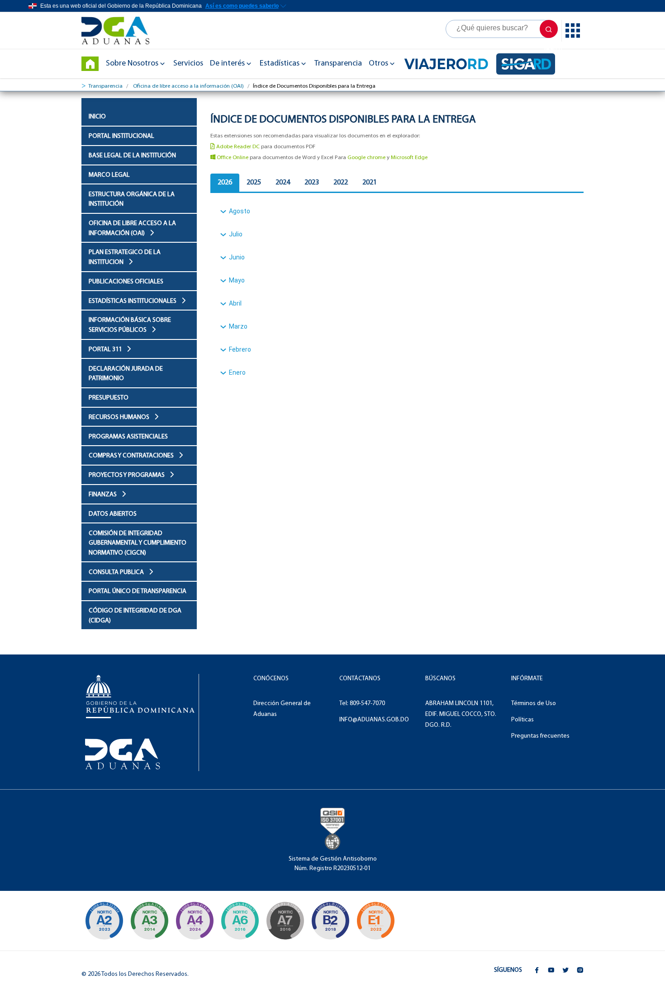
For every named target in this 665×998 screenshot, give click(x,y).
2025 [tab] (254, 182)
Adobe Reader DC (237, 147)
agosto (239, 211)
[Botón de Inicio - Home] (90, 63)
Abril (235, 303)
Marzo (238, 326)
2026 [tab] (225, 182)
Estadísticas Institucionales (133, 301)
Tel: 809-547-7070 (362, 703)
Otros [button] (378, 64)
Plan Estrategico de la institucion (125, 257)
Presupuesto (108, 398)
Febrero (240, 349)
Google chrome (366, 157)
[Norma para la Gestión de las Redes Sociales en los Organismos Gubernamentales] (375, 920)
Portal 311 (106, 349)
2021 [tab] (369, 182)
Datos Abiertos (113, 514)
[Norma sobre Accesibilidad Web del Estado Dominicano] (330, 920)
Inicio (97, 116)
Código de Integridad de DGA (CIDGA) (135, 615)
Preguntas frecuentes (540, 736)
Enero (237, 372)
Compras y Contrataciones (132, 455)
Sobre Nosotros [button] (132, 64)
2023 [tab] (311, 182)
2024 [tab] (283, 182)
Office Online (231, 157)
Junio (237, 257)
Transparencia (338, 64)
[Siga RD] (525, 64)
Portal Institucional (121, 136)
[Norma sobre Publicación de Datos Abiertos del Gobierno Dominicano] (149, 920)
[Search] (502, 29)
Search (549, 29)
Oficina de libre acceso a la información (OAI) (188, 86)
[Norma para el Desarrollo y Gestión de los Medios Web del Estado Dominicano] (104, 920)
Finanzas (103, 494)
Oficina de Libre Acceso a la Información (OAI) (132, 228)
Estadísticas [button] (279, 64)
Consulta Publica (117, 572)
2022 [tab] (340, 182)
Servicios (188, 64)
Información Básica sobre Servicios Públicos (130, 325)
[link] (119, 30)
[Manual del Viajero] (446, 63)
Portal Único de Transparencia (137, 591)
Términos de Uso (533, 703)
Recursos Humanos (120, 417)
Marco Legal (109, 175)
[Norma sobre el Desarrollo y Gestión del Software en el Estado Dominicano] (239, 920)
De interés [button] (227, 64)
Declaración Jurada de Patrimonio (126, 374)
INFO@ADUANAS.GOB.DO (374, 719)
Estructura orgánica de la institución (132, 199)
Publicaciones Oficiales (126, 281)
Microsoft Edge (409, 157)
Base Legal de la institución (132, 155)
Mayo (237, 280)
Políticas (522, 719)
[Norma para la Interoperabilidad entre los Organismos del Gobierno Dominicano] (194, 920)
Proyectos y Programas (127, 475)
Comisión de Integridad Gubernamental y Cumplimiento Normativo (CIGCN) (137, 543)
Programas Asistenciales (128, 436)
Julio (235, 234)
